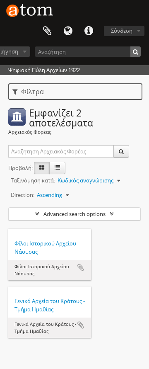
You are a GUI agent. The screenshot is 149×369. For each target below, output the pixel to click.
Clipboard (47, 31)
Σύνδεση (121, 30)
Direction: (22, 195)
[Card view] (42, 168)
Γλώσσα (68, 31)
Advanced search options (74, 214)
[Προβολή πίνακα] (57, 168)
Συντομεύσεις (88, 31)
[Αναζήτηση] (135, 51)
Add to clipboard (81, 267)
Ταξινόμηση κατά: (33, 180)
